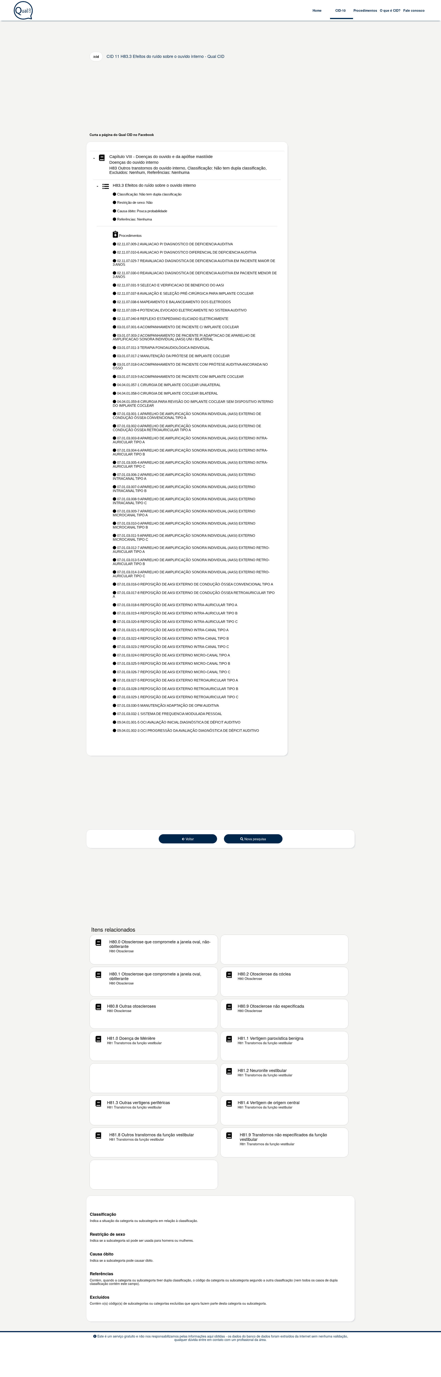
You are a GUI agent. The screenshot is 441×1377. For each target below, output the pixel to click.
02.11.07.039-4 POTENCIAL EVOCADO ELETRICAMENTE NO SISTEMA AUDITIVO (181, 310)
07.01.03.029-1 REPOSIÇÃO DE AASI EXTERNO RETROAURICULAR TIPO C (177, 697)
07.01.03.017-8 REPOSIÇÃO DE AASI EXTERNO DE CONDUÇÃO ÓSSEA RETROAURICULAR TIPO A (194, 595)
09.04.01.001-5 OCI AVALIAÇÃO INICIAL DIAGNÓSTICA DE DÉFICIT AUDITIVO (178, 722)
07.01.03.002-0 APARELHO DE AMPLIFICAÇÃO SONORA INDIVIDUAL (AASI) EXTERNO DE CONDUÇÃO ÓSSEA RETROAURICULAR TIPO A (187, 428)
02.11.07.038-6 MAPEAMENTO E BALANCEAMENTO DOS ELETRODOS (173, 302)
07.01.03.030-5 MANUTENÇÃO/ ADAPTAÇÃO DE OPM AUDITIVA (167, 705)
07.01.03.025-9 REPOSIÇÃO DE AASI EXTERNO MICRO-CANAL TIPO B (173, 663)
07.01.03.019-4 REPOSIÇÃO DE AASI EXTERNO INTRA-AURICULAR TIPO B (176, 613)
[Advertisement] (220, 97)
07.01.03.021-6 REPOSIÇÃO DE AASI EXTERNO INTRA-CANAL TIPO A (172, 630)
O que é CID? (390, 10)
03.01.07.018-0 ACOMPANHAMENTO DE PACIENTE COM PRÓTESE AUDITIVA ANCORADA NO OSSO (190, 366)
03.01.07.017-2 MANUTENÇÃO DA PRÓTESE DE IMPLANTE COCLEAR (173, 356)
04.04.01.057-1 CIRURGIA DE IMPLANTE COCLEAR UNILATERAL (168, 385)
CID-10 (340, 10)
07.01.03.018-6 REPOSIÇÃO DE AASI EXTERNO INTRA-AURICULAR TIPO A (176, 605)
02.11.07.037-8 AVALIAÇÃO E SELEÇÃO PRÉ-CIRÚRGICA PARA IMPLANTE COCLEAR (185, 293)
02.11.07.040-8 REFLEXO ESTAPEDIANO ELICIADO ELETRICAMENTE (172, 319)
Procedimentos (365, 10)
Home (317, 10)
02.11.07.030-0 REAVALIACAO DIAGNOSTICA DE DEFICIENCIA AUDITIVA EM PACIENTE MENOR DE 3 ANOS (195, 275)
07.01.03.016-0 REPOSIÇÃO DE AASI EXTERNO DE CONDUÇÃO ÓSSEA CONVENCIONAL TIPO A (194, 584)
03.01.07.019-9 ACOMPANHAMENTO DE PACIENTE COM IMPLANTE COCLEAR (180, 377)
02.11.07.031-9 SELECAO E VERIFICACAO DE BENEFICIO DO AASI (170, 285)
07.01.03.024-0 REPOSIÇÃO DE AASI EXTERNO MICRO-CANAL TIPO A (173, 655)
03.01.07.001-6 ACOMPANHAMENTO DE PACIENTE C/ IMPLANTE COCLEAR (177, 327)
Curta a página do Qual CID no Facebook (122, 134)
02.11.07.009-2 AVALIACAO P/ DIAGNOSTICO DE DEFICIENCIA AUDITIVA (174, 244)
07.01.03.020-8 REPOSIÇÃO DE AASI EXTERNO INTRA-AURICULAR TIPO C (177, 622)
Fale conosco (414, 10)
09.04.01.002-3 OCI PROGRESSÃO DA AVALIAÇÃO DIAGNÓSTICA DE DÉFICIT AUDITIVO (187, 730)
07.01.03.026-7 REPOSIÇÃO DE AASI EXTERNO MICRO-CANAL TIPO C (173, 672)
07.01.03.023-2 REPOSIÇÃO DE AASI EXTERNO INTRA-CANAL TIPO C (172, 647)
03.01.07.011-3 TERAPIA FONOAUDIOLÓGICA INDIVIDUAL (163, 348)
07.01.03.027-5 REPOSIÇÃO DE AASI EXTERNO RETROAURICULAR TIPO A (177, 680)
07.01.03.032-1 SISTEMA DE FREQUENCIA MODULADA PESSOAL (169, 714)
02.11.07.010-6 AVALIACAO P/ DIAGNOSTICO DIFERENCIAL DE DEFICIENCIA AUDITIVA (186, 252)
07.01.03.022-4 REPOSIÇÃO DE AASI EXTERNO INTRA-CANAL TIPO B (172, 638)
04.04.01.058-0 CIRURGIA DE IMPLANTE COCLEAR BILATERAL (167, 393)
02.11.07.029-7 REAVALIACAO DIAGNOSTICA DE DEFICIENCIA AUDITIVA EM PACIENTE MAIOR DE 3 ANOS (194, 263)
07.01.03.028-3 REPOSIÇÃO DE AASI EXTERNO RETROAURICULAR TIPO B (177, 689)
